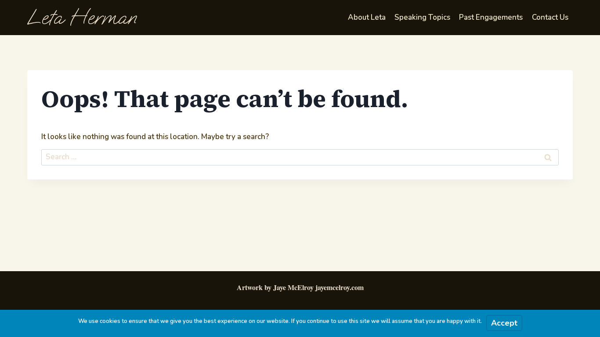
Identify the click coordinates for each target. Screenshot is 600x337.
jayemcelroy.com (339, 287)
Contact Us (550, 17)
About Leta (367, 17)
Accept (504, 323)
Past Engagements (491, 17)
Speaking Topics (422, 17)
